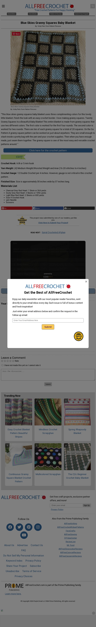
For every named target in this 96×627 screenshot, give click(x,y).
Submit (48, 326)
